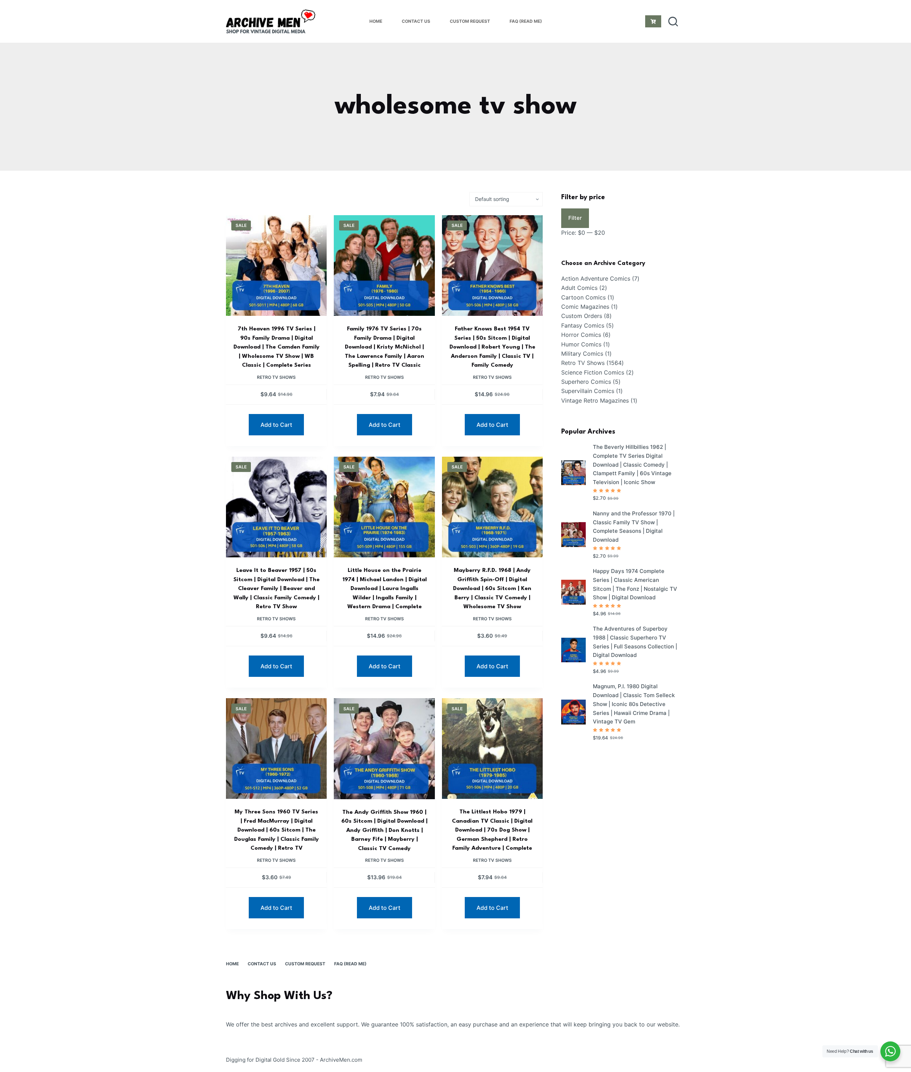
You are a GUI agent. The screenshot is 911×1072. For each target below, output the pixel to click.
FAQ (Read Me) (526, 21)
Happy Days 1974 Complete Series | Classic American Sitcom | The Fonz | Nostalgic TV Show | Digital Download (635, 584)
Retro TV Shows (276, 377)
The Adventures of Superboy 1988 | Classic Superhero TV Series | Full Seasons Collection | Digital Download (635, 641)
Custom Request (470, 21)
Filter (575, 217)
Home (375, 21)
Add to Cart (276, 424)
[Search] (673, 21)
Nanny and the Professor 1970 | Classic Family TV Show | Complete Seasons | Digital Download (634, 526)
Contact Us (416, 21)
